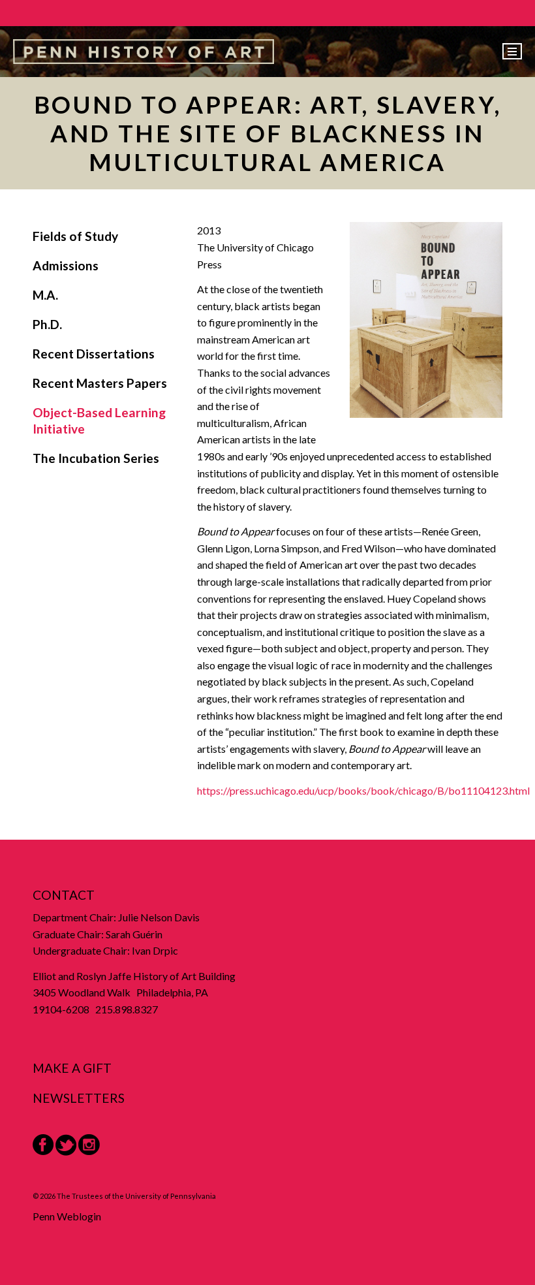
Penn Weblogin (67, 1216)
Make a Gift (72, 1067)
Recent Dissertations (94, 353)
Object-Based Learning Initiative (99, 420)
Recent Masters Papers (100, 382)
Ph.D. (47, 324)
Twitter (65, 1145)
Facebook (43, 1144)
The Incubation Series (96, 458)
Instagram (89, 1145)
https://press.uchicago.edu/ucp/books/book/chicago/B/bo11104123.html (363, 790)
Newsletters (79, 1097)
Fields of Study (75, 236)
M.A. (45, 294)
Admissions (66, 265)
